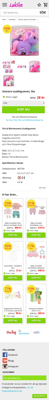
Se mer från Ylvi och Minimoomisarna (24, 120)
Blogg (11, 360)
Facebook (13, 354)
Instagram (13, 366)
